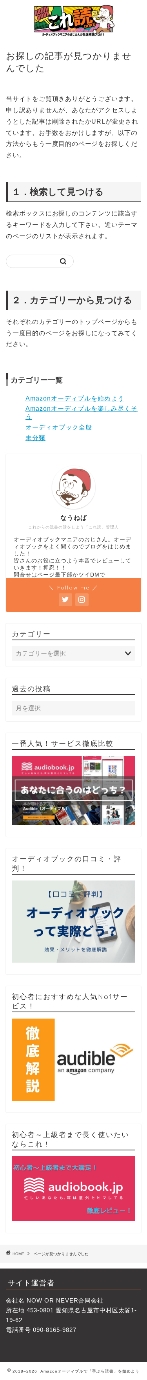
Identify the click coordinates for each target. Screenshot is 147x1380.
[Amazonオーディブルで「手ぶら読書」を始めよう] (73, 34)
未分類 (35, 438)
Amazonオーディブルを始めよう (74, 398)
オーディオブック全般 (58, 427)
